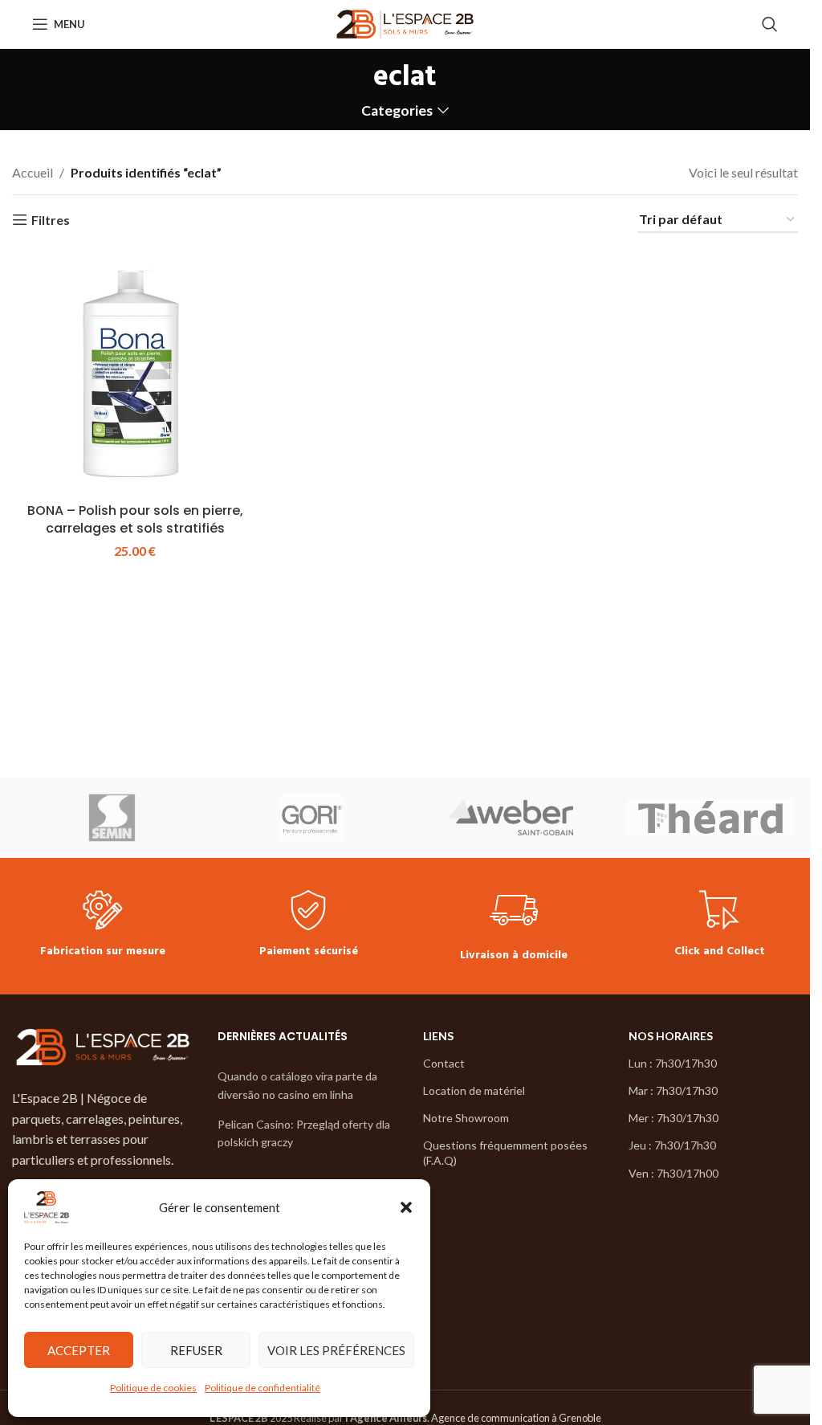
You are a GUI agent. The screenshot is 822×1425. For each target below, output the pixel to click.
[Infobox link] (102, 926)
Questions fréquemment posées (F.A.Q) (505, 1152)
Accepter (78, 1350)
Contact (444, 1063)
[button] (406, 1207)
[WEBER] (511, 818)
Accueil (32, 172)
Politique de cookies (153, 1388)
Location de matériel (474, 1090)
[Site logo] (405, 22)
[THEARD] (711, 818)
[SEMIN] (112, 818)
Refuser (196, 1350)
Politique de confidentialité (262, 1388)
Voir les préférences (336, 1350)
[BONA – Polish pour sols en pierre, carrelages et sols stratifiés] (135, 372)
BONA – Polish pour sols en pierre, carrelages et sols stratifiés (135, 519)
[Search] (770, 24)
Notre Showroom (466, 1118)
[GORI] (312, 818)
